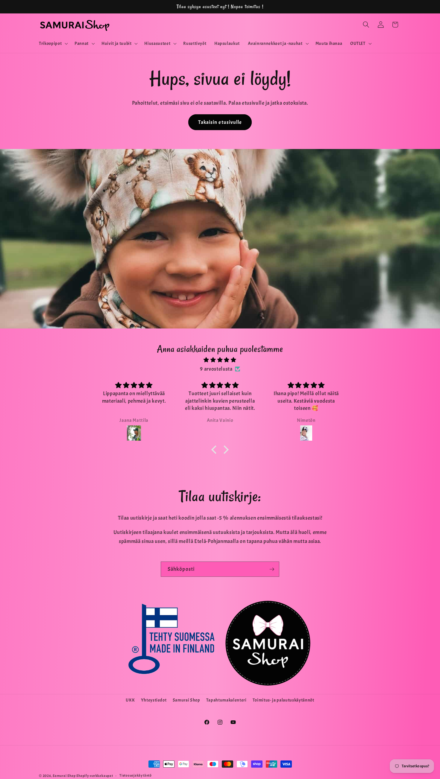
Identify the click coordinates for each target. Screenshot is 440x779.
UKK (130, 700)
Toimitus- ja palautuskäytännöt (283, 700)
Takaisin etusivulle (220, 122)
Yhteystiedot (154, 700)
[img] (220, 359)
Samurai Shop (186, 700)
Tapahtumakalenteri (226, 700)
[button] (53, 44)
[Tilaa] (272, 569)
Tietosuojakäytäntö (135, 775)
